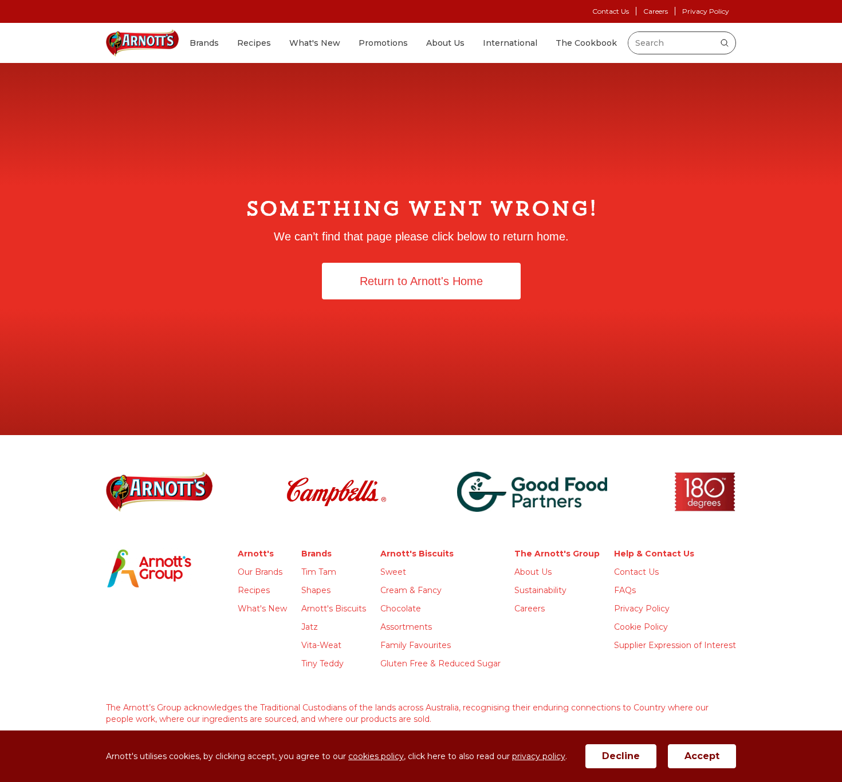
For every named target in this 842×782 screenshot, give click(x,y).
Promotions (383, 43)
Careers (655, 11)
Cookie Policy (641, 627)
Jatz (309, 627)
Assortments (406, 627)
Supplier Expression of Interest (675, 645)
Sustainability (540, 590)
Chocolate (400, 608)
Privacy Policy (705, 11)
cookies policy (376, 756)
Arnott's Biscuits (333, 608)
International (510, 43)
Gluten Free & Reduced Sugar (440, 663)
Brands (204, 43)
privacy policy (538, 756)
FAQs (625, 590)
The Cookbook (586, 43)
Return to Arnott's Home (421, 281)
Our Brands (260, 572)
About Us (445, 43)
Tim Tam (318, 572)
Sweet (393, 572)
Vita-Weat (321, 645)
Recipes (254, 43)
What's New (314, 43)
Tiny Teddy (322, 663)
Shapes (315, 590)
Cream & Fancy (411, 590)
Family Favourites (415, 645)
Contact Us (610, 11)
